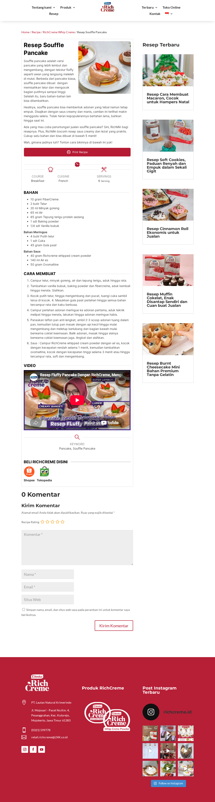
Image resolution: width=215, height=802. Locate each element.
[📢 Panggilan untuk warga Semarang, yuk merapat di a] (185, 733)
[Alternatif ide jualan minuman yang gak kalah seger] (185, 768)
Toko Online (172, 7)
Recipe (36, 32)
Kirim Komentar (113, 625)
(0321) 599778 (40, 730)
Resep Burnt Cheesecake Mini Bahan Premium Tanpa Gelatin (163, 369)
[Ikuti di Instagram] (24, 749)
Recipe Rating (30, 522)
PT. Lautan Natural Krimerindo (51, 702)
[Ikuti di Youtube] (41, 749)
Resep (53, 14)
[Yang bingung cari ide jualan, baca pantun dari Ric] (150, 751)
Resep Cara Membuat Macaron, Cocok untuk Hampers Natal (168, 98)
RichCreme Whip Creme (59, 32)
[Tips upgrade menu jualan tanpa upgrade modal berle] (168, 733)
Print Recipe (80, 152)
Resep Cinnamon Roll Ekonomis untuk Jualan (167, 232)
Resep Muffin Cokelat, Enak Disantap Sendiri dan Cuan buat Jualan (167, 300)
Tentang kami (41, 7)
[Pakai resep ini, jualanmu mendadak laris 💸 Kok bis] (150, 768)
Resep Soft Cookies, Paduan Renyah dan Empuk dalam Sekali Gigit (167, 165)
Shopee (29, 480)
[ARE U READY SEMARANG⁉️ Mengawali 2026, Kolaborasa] (168, 751)
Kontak (154, 14)
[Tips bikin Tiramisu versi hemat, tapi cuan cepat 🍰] (168, 768)
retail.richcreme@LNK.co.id (49, 737)
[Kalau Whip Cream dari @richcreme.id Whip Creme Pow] (150, 733)
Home (25, 32)
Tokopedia (44, 480)
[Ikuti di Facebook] (33, 749)
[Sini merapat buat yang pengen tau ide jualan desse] (185, 751)
